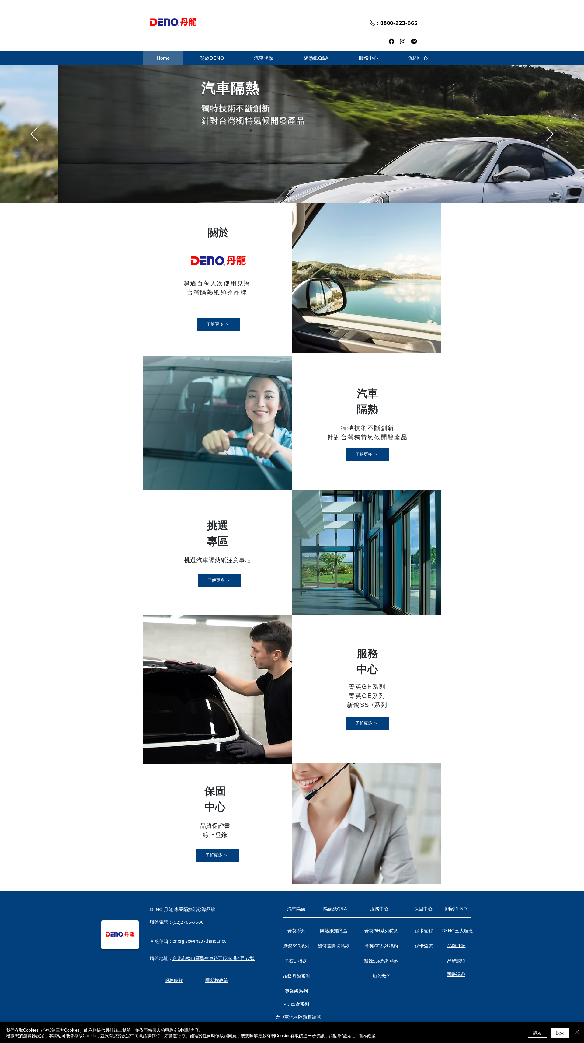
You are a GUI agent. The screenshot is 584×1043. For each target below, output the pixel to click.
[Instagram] (402, 41)
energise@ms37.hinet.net (199, 941)
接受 (560, 1032)
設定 (537, 1032)
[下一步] (550, 134)
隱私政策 (367, 1035)
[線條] (414, 41)
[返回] (34, 134)
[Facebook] (391, 41)
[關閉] (576, 1032)
